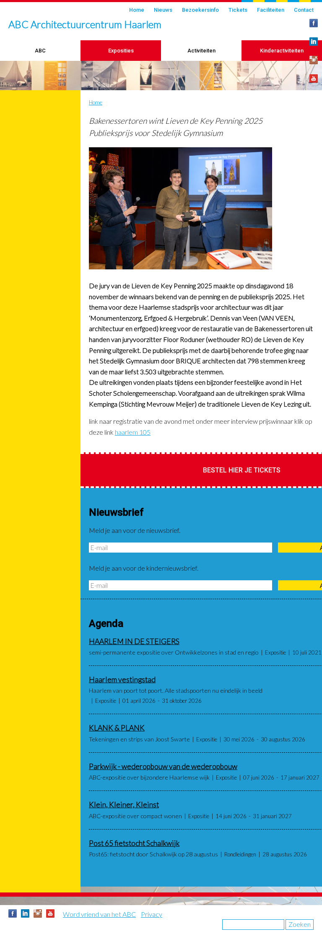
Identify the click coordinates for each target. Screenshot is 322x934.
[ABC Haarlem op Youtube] (313, 78)
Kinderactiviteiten (282, 50)
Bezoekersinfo (200, 10)
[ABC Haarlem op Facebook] (313, 23)
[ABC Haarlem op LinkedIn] (313, 41)
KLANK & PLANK (117, 727)
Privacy (151, 914)
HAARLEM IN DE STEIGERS (134, 641)
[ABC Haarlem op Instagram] (313, 60)
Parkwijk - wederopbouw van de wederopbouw (163, 766)
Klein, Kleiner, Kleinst (124, 804)
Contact (304, 10)
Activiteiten (201, 50)
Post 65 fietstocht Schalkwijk (134, 843)
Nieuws (163, 10)
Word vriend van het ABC (99, 914)
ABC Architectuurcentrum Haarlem (84, 24)
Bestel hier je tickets (241, 470)
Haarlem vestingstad (122, 679)
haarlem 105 (133, 432)
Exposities (121, 50)
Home (136, 10)
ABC (40, 50)
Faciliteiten (270, 10)
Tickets (238, 10)
